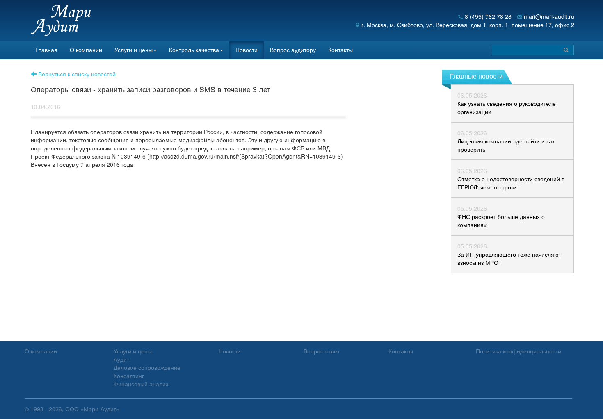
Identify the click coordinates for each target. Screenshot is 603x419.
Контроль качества (194, 50)
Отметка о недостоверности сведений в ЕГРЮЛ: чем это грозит (510, 183)
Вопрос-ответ (322, 351)
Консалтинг (129, 375)
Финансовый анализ (141, 384)
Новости (246, 50)
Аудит (121, 359)
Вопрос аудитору (293, 50)
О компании (86, 50)
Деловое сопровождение (147, 367)
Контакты (340, 50)
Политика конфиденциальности (518, 351)
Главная (46, 50)
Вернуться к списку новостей (77, 74)
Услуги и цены (133, 50)
